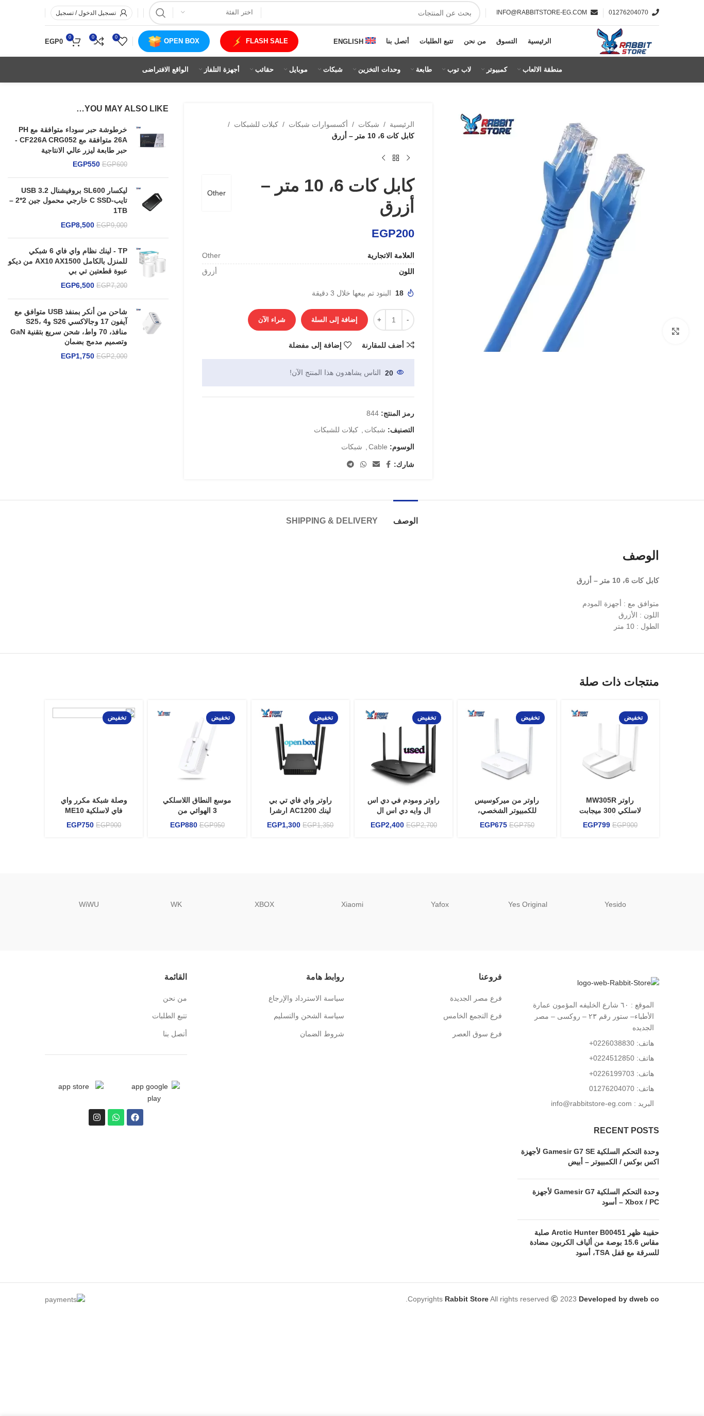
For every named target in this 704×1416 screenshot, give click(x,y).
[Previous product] (408, 158)
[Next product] (383, 158)
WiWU (89, 904)
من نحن (175, 998)
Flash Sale (267, 41)
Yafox (440, 904)
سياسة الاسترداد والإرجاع (306, 998)
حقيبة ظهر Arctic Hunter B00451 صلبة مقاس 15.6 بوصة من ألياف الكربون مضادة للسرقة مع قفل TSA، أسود (594, 1242)
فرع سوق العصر (477, 1034)
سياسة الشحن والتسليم (309, 1016)
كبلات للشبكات (256, 124)
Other (216, 193)
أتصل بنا (175, 1034)
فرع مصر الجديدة (476, 998)
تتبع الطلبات (169, 1016)
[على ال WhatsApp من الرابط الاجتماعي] (363, 464)
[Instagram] (97, 1117)
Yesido (615, 904)
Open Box (181, 41)
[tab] (405, 515)
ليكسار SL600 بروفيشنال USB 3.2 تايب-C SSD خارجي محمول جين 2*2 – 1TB (68, 200)
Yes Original (527, 904)
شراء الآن (272, 319)
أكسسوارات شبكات (318, 124)
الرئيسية (402, 124)
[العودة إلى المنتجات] (396, 158)
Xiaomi (352, 904)
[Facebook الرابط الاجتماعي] (388, 464)
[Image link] (618, 982)
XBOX (264, 904)
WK (176, 904)
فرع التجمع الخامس (472, 1016)
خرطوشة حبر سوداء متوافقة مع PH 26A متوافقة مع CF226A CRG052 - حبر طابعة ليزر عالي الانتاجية (71, 139)
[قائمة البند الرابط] (588, 1043)
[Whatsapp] (116, 1117)
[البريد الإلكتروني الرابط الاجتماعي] (376, 464)
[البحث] (161, 13)
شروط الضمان (322, 1034)
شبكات (368, 124)
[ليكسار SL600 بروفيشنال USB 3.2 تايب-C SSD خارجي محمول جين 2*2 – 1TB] (152, 208)
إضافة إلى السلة (334, 319)
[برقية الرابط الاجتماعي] (350, 464)
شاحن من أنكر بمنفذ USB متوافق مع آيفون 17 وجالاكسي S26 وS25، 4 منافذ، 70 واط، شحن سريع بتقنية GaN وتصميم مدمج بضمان (68, 326)
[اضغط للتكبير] (676, 331)
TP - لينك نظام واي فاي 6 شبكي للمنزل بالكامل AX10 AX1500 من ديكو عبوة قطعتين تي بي (67, 261)
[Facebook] (135, 1117)
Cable (378, 447)
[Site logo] (623, 41)
